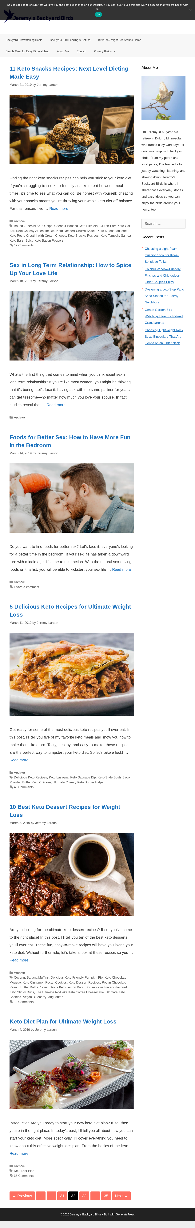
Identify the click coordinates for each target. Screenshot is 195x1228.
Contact (81, 51)
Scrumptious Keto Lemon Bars (62, 987)
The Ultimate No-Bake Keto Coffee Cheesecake (70, 992)
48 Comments (24, 787)
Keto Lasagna (58, 777)
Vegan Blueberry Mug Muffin (43, 997)
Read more (58, 208)
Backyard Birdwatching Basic (24, 39)
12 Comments (24, 245)
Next (121, 1196)
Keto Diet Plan (24, 1171)
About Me (63, 51)
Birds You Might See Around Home (119, 39)
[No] (190, 10)
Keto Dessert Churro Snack (76, 231)
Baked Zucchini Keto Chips (33, 226)
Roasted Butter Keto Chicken (30, 782)
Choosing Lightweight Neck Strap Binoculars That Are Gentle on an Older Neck (164, 336)
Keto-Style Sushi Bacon (114, 777)
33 (85, 1196)
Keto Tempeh (110, 235)
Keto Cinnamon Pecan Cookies (45, 982)
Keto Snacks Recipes (83, 235)
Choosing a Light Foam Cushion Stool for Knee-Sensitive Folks (162, 255)
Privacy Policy (103, 51)
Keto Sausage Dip (83, 777)
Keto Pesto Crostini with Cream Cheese (38, 235)
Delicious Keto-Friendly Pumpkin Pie (77, 977)
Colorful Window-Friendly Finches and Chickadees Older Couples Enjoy (163, 275)
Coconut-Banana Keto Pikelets (76, 226)
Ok (98, 14)
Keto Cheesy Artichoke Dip (35, 231)
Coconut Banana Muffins (31, 977)
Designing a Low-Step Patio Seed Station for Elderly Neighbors (164, 296)
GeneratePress (125, 1214)
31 (63, 1196)
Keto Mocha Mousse (112, 231)
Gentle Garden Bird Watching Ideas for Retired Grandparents (164, 316)
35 (107, 1196)
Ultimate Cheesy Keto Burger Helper (79, 782)
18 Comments (24, 1002)
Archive (19, 221)
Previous (22, 1196)
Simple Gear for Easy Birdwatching (27, 51)
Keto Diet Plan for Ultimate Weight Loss (63, 1021)
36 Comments (24, 1176)
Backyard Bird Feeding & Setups (70, 39)
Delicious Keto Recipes (30, 777)
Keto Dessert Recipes (84, 982)
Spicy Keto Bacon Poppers (45, 240)
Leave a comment (26, 587)
